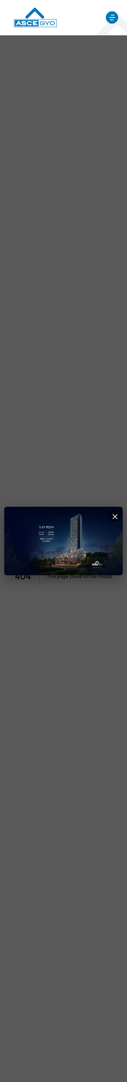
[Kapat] (114, 516)
